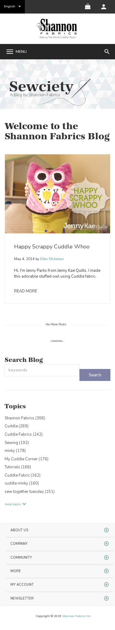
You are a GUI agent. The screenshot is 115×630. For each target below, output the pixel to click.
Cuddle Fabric (22, 475)
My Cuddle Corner (26, 459)
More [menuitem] (15, 571)
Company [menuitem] (19, 543)
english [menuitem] (9, 6)
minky (15, 451)
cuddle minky (22, 483)
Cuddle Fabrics (24, 434)
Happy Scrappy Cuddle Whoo (52, 246)
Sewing (17, 443)
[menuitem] (103, 7)
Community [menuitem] (21, 557)
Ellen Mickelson (51, 259)
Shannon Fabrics (25, 418)
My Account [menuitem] (22, 584)
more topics (13, 504)
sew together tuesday (30, 491)
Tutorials (18, 467)
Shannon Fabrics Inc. (76, 616)
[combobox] (42, 370)
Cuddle (17, 426)
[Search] (94, 375)
